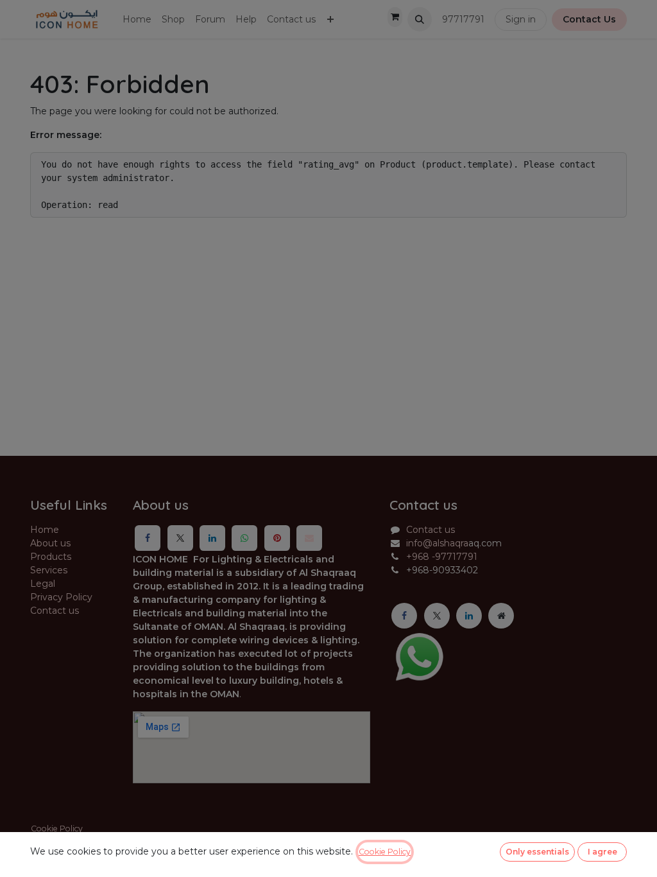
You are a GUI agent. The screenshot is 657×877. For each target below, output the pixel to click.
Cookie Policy (385, 851)
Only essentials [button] (537, 851)
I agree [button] (602, 851)
